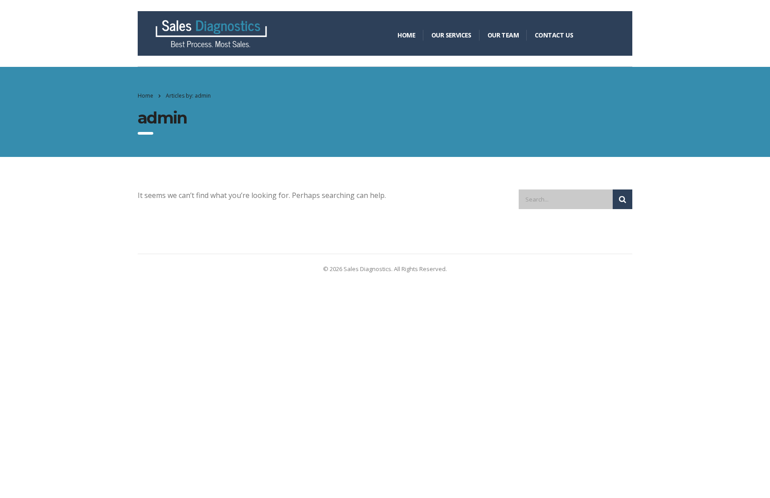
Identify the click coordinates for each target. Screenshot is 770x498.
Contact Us (554, 35)
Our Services (451, 35)
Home (406, 35)
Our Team (503, 35)
